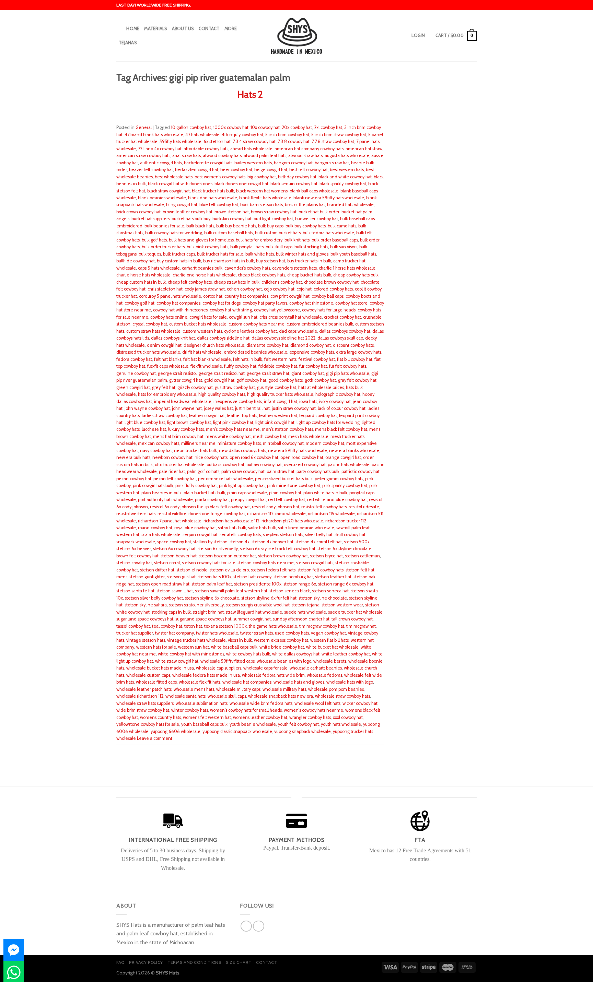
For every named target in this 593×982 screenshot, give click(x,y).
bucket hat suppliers (150, 218)
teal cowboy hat (167, 626)
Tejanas (128, 42)
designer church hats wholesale (214, 345)
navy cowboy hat (156, 450)
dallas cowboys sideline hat (223, 338)
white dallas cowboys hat (295, 653)
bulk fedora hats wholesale (328, 232)
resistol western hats (135, 513)
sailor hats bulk (262, 527)
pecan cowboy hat (133, 478)
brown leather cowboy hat (187, 211)
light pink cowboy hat (233, 422)
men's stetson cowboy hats (287, 429)
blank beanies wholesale (162, 197)
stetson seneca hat (330, 590)
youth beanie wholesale (253, 724)
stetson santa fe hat (135, 590)
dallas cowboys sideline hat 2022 (283, 338)
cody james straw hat (205, 289)
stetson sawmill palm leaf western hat (231, 590)
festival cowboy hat (317, 359)
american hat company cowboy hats (309, 148)
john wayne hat (187, 408)
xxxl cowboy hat (348, 717)
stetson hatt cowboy (252, 576)
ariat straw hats (186, 155)
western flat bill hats (329, 640)
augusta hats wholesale (347, 155)
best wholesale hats (174, 176)
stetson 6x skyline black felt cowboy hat (277, 548)
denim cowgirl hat (164, 345)
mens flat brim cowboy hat (178, 436)
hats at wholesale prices (321, 387)
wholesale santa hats (185, 696)
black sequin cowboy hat (293, 183)
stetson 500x (357, 541)
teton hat (193, 626)
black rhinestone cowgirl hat (241, 183)
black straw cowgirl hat (168, 190)
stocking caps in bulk (171, 612)
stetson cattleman (362, 555)
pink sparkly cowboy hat (344, 485)
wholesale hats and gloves (299, 682)
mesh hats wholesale (308, 436)
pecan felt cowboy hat (174, 478)
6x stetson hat (217, 141)
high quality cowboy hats (221, 394)
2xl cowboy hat (328, 127)
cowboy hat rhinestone (311, 303)
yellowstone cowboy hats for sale (147, 724)
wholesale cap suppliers (218, 668)
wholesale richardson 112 (139, 696)
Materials (155, 28)
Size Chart (239, 962)
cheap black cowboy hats (261, 274)
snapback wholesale (135, 541)
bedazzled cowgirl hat (196, 169)
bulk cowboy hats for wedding (173, 232)
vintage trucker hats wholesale (196, 640)
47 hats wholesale (202, 134)
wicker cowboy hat (359, 703)
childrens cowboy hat (281, 282)
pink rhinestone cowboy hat (293, 485)
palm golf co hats (203, 471)
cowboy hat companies (178, 303)
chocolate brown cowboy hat (331, 282)
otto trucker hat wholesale (180, 464)
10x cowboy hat (265, 127)
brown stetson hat (231, 211)
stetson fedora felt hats (273, 569)
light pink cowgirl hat (274, 422)
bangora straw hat (332, 162)
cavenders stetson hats (294, 268)
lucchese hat (154, 429)
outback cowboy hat (225, 464)
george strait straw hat (268, 373)
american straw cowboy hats (143, 155)
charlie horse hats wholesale (143, 274)
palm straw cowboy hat (243, 471)
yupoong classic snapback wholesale (237, 731)
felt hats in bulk (247, 359)
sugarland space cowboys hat (203, 619)
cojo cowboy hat (279, 289)
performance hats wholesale (225, 478)
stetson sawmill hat (174, 590)
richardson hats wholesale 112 (231, 520)
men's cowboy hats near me (233, 429)
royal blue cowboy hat (195, 527)
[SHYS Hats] (296, 36)
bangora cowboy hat (293, 162)
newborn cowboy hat (172, 457)
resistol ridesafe (364, 506)
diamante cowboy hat (267, 345)
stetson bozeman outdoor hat (227, 555)
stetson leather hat (333, 576)
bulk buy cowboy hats (306, 225)
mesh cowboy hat (269, 436)
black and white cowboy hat (345, 176)
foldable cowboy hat (277, 366)
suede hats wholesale (305, 612)
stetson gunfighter (147, 576)
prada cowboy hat (212, 499)
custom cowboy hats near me (256, 324)
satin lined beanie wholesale (306, 527)
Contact (209, 28)
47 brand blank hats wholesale (154, 134)
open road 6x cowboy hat (254, 457)
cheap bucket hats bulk (309, 274)
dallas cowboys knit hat (173, 338)
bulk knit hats (297, 239)
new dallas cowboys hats (242, 450)
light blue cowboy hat (145, 422)
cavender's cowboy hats (247, 268)
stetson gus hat (181, 576)
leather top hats (242, 415)
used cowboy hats (292, 633)
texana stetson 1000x (225, 626)
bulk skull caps (279, 246)
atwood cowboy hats (222, 155)
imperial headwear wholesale (182, 401)
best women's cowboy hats (220, 176)
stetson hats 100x (214, 576)
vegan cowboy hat (328, 633)
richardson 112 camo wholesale (276, 513)
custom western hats (202, 331)
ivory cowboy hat (335, 401)
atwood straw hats (305, 155)
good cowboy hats (285, 380)
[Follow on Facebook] (246, 926)
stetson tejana (305, 604)
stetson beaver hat (179, 555)
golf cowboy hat (251, 380)
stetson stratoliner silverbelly (196, 604)
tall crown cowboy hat (352, 619)
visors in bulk (240, 640)
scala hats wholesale (161, 534)
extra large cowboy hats (358, 352)
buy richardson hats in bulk (228, 260)
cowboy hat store (351, 303)
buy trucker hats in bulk (309, 260)
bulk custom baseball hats (228, 232)
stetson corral (167, 562)
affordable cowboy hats (206, 148)
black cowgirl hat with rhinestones (180, 183)
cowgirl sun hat (243, 317)
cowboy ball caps (328, 296)
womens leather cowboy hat (260, 717)
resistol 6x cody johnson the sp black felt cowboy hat (200, 506)
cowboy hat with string (231, 309)
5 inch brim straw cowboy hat (338, 134)
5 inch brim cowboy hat (287, 134)
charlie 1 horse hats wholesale (347, 268)
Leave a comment (154, 738)
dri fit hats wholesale (202, 352)
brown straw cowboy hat (273, 211)
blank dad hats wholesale (212, 197)
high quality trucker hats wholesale (280, 394)
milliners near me (198, 443)
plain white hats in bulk (325, 492)
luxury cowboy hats (186, 429)
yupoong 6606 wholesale (175, 731)
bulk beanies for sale (164, 225)
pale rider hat (172, 471)
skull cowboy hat (350, 534)
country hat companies (246, 296)
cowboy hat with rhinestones (180, 309)
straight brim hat (208, 612)
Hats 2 (250, 94)
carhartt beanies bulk (202, 268)
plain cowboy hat (285, 492)
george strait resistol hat (222, 373)
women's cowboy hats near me (313, 710)
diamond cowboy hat (310, 345)
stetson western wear (342, 604)
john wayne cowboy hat (147, 408)
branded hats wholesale (350, 204)
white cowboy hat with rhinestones (191, 653)
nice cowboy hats (211, 457)
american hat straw (364, 148)
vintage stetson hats (145, 640)
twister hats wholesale (217, 633)
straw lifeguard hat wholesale (254, 612)
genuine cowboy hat (136, 373)
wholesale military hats (284, 689)
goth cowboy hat (320, 380)
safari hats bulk (232, 527)
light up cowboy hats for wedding (328, 422)
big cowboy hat (261, 176)
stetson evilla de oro (229, 569)
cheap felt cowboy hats (190, 282)
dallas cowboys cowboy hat (344, 331)
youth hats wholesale (341, 724)
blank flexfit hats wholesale (265, 197)
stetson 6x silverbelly (218, 548)
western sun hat (193, 647)
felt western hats (280, 359)
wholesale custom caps (148, 675)
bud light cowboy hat (273, 218)
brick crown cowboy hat (138, 211)
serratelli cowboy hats (240, 534)
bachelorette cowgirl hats (208, 162)
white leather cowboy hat (346, 653)
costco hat (212, 296)
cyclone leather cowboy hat (250, 331)
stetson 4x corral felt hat (318, 541)
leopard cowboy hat (318, 415)
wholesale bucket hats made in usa (160, 668)
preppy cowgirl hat (248, 499)
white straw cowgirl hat (176, 661)
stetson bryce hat (326, 555)
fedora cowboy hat (134, 359)
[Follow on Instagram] (258, 926)
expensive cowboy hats (311, 352)
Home (132, 28)
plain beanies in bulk (161, 492)
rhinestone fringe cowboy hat (216, 513)
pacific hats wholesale (349, 464)
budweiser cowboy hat (316, 218)
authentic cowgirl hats (161, 162)
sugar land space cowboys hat (144, 619)
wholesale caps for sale (265, 668)
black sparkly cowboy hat (342, 183)
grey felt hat (163, 387)
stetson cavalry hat (134, 562)
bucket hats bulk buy (191, 218)
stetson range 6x (299, 584)
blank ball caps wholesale (314, 190)
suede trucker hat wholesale (355, 612)
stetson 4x (239, 541)
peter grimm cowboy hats (339, 478)
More (230, 28)
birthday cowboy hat (297, 176)
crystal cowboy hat (149, 324)
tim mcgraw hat (361, 626)
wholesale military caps (238, 689)
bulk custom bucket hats (278, 232)
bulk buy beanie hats (236, 225)
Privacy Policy (146, 962)
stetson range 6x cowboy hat (345, 584)
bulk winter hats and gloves (302, 254)
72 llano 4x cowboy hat (160, 148)
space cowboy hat (174, 541)
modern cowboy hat (325, 443)
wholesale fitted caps (156, 682)
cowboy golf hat (139, 303)
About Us (183, 28)
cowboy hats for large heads (329, 309)
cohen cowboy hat (244, 289)
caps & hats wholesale (159, 268)
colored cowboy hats (333, 289)
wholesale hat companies (246, 682)
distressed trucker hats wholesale (148, 352)
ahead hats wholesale (251, 148)
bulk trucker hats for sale (220, 254)
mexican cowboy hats (158, 443)
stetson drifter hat (157, 569)
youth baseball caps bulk (204, 724)
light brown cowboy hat (189, 422)
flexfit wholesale (206, 366)
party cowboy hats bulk (317, 471)
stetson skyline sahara (146, 604)
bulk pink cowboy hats (207, 246)
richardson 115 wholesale (331, 513)
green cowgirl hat (133, 387)
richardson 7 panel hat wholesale (169, 520)
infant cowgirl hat (280, 401)
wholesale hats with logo (349, 682)
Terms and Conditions (194, 962)
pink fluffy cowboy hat (196, 485)
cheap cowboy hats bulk (356, 274)
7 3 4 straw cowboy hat (254, 141)
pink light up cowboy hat (242, 485)
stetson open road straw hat (162, 584)
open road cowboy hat (301, 457)
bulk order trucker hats (163, 246)
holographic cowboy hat (337, 394)
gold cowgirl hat (219, 380)
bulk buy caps (270, 225)
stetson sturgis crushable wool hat (258, 604)
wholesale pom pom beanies (336, 689)
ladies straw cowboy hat (164, 415)
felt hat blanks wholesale (207, 359)
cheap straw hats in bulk (236, 282)
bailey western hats (253, 162)
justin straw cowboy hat (294, 408)
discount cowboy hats (353, 345)
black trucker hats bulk (213, 190)
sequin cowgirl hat (200, 534)
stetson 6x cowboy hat (174, 548)
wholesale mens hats (194, 689)
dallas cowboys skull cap (340, 338)
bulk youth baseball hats (353, 254)
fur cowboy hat (313, 366)
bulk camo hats (342, 225)
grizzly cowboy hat (195, 387)
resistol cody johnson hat (275, 506)
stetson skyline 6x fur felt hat (268, 598)
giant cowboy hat (307, 373)
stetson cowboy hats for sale (208, 562)
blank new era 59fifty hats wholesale (328, 197)
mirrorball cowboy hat (283, 443)
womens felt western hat (207, 717)
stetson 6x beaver (133, 548)
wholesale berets (329, 661)
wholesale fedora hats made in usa (206, 675)
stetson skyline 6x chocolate (212, 598)
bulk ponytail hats (247, 246)
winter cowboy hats (189, 710)
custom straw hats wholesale (153, 331)
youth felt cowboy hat (298, 724)
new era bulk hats (133, 457)
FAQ (120, 962)
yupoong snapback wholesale (302, 731)
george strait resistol (177, 373)
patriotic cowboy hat (360, 471)
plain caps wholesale (247, 492)
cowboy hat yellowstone (277, 309)
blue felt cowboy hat (218, 204)
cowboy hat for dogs (221, 303)
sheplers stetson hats (283, 534)
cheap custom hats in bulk (141, 282)
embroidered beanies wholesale (255, 352)
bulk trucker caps (179, 254)
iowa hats (308, 401)
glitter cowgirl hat (185, 380)
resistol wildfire (172, 513)
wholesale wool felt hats (317, 703)
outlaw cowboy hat (264, 464)
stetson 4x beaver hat (272, 541)
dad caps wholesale (298, 331)
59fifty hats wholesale (180, 141)
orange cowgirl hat (343, 457)
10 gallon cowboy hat (191, 127)
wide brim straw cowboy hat (142, 710)
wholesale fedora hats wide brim (273, 675)
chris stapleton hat (165, 289)
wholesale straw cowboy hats (342, 696)
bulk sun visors (343, 246)
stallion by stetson (210, 541)
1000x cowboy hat (230, 127)
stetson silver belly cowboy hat (154, 598)
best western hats (347, 169)
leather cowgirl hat (207, 415)
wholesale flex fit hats (199, 682)
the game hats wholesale (273, 626)
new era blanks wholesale (354, 450)
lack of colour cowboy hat (341, 408)
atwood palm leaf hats (265, 155)
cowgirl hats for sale (208, 317)
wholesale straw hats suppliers (145, 703)
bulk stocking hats (311, 246)
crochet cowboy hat (342, 317)
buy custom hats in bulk (179, 260)
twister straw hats (256, 633)
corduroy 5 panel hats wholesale (170, 296)
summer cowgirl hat (252, 619)
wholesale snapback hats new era (280, 696)
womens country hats (160, 717)
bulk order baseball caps (335, 239)
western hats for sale (156, 647)
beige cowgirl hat (270, 169)
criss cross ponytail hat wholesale (290, 317)
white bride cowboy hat (281, 647)
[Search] (118, 28)
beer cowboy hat (236, 169)
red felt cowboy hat (286, 499)
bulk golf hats (154, 239)
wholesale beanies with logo (284, 661)
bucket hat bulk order (319, 211)
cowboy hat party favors (265, 303)
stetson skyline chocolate (323, 598)
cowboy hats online (168, 317)
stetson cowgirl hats (314, 562)
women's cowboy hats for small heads (246, 710)
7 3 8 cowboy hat (294, 141)
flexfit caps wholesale (167, 366)
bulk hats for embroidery (259, 239)
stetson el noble (192, 569)
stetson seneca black (289, 590)
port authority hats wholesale (165, 499)
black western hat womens (262, 190)
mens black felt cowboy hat (341, 429)
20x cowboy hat (297, 127)
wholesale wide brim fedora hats (261, 703)
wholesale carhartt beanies (316, 668)
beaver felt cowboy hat (151, 169)
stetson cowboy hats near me (265, 562)
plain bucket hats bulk (204, 492)
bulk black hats (200, 225)
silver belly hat (319, 534)
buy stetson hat (270, 260)
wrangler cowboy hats (310, 717)
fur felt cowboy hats (347, 366)
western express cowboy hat (281, 640)
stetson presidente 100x (257, 584)
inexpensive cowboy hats (237, 401)
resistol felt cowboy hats (324, 506)
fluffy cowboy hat (240, 366)
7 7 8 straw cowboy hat (333, 141)
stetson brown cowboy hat (283, 555)
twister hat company (174, 633)
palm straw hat (280, 471)
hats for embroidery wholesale (167, 394)
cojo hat (304, 289)
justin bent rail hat (252, 408)
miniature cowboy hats (239, 443)
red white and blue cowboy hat (337, 499)
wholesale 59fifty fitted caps (227, 661)
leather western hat (278, 415)
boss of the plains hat (305, 204)
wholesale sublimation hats (202, 703)
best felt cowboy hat (308, 169)
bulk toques (150, 254)
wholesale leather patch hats (144, 689)
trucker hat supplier (134, 633)
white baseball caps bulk (234, 647)
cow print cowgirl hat (290, 296)
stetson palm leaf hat (211, 584)
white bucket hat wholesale (332, 647)
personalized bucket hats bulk (284, 478)
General (144, 127)
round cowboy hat (155, 527)
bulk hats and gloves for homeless (201, 239)
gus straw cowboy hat (235, 387)
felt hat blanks (167, 359)
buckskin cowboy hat (232, 218)
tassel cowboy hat (133, 626)
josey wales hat (218, 408)
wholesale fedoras (324, 675)
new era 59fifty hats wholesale (297, 450)
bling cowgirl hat (181, 204)
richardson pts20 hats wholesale (292, 520)
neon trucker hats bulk (195, 450)
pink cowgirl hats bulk (153, 485)
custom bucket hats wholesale (197, 324)
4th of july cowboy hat (242, 134)
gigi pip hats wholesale (347, 373)
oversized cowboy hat (305, 464)
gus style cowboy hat (276, 387)
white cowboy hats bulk (248, 653)
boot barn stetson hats (261, 204)
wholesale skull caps (227, 696)
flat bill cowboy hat (354, 359)
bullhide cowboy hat (135, 260)
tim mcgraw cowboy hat (321, 626)
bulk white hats (259, 254)
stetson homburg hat (293, 576)
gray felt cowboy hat (357, 380)
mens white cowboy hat (228, 436)
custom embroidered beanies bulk (320, 324)
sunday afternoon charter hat (301, 619)
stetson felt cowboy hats (321, 569)
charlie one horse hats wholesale (204, 274)
